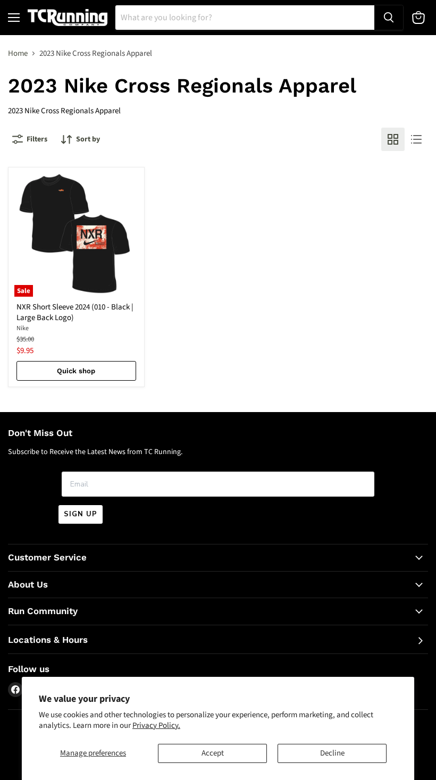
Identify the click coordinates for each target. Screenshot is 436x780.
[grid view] (393, 139)
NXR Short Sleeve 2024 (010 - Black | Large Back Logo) (74, 312)
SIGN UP (80, 514)
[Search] (388, 17)
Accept (213, 753)
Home (18, 53)
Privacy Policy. (156, 725)
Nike (22, 328)
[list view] (416, 139)
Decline (332, 753)
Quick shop (76, 371)
